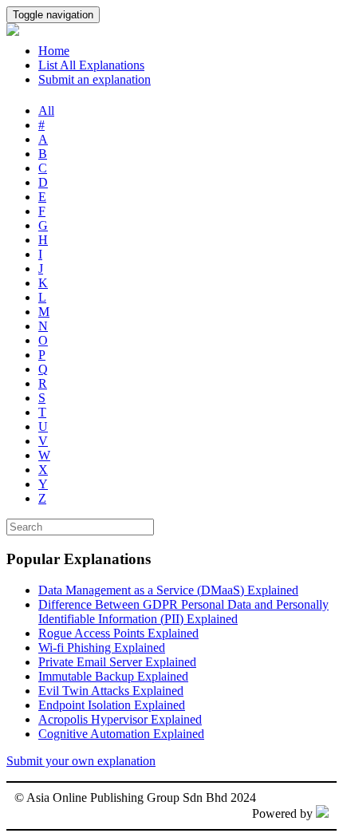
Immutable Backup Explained (113, 676)
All (46, 110)
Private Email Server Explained (117, 662)
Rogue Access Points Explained (118, 633)
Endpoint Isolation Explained (111, 705)
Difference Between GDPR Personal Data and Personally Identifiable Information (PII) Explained (183, 612)
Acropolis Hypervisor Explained (120, 719)
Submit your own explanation (81, 761)
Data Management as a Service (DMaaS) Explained (168, 590)
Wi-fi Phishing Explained (101, 647)
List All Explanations (91, 65)
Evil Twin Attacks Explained (110, 690)
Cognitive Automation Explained (121, 733)
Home (53, 50)
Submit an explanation (94, 79)
